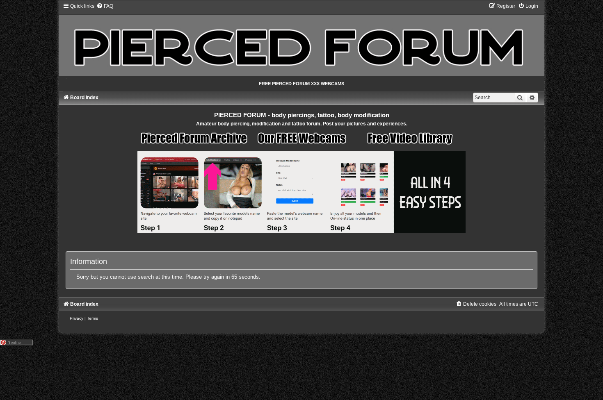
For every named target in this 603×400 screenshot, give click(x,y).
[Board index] (301, 39)
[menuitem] (104, 6)
